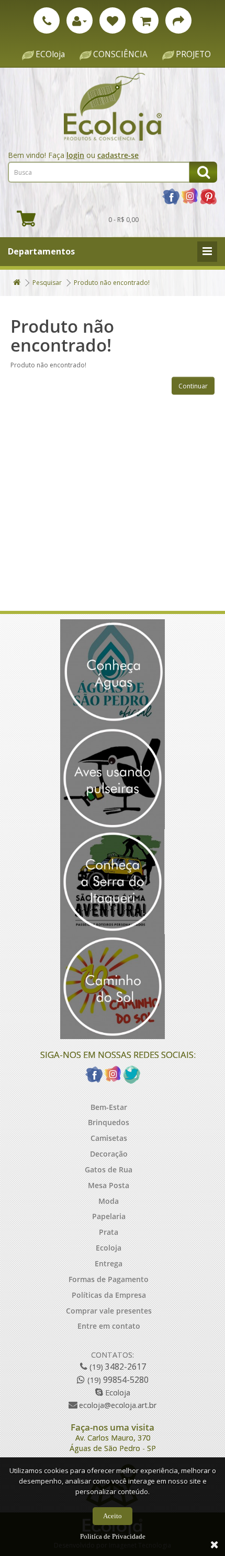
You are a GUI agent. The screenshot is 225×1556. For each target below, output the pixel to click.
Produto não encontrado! (112, 282)
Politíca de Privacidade (112, 1536)
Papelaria (109, 1216)
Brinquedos (108, 1122)
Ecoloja (108, 1248)
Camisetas (109, 1138)
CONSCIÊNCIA (120, 54)
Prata (108, 1232)
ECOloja (50, 54)
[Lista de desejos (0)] (112, 20)
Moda (108, 1201)
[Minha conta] (79, 20)
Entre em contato (108, 1326)
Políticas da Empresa (109, 1295)
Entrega (108, 1263)
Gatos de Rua (108, 1169)
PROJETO (193, 54)
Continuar (193, 386)
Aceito (112, 1516)
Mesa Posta (108, 1185)
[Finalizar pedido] (178, 20)
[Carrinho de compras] (145, 20)
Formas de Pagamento (109, 1279)
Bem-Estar (109, 1107)
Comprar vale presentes (109, 1311)
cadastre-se (118, 155)
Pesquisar (47, 282)
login (75, 155)
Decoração (109, 1154)
